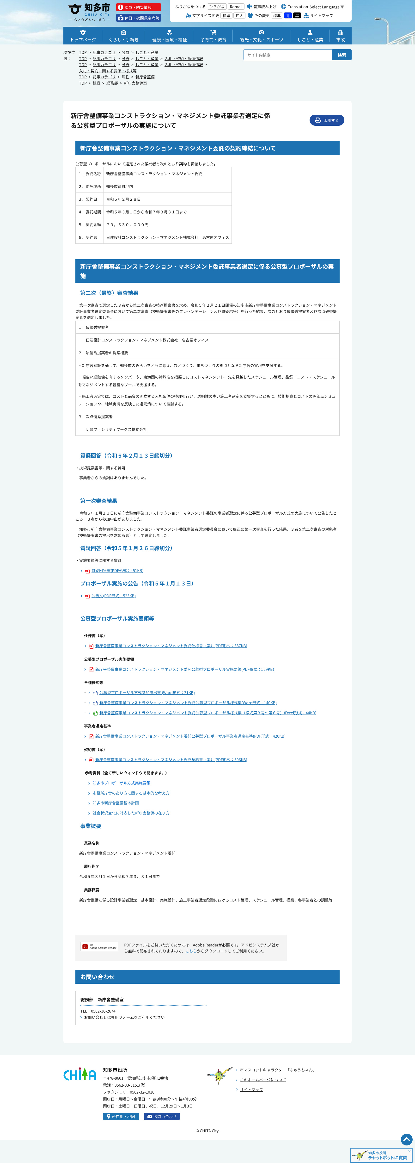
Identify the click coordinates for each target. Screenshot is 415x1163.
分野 (125, 52)
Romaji (236, 6)
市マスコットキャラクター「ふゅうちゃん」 (278, 1070)
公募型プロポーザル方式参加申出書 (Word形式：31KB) (147, 692)
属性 (125, 77)
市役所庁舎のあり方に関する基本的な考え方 (131, 793)
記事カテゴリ (104, 52)
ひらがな (217, 6)
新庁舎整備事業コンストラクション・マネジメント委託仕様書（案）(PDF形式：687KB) (171, 645)
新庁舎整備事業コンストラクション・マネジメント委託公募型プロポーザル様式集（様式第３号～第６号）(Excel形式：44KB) (207, 712)
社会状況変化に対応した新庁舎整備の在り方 (131, 813)
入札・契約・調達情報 (184, 58)
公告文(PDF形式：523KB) (114, 595)
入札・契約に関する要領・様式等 (108, 71)
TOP (83, 52)
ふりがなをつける (190, 6)
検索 (342, 55)
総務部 (112, 83)
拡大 (239, 15)
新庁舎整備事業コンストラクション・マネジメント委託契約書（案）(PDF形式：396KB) (171, 759)
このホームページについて (263, 1079)
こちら (191, 951)
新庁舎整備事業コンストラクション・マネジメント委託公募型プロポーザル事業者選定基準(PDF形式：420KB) (190, 736)
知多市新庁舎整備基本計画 (116, 803)
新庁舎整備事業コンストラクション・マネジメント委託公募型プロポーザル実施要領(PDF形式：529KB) (184, 669)
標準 (226, 15)
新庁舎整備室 (135, 83)
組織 (96, 83)
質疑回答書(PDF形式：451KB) (117, 570)
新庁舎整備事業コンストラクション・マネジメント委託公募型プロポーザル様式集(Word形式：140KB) (188, 702)
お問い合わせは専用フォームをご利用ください (124, 1017)
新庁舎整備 (145, 77)
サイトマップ (251, 1089)
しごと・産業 (147, 52)
